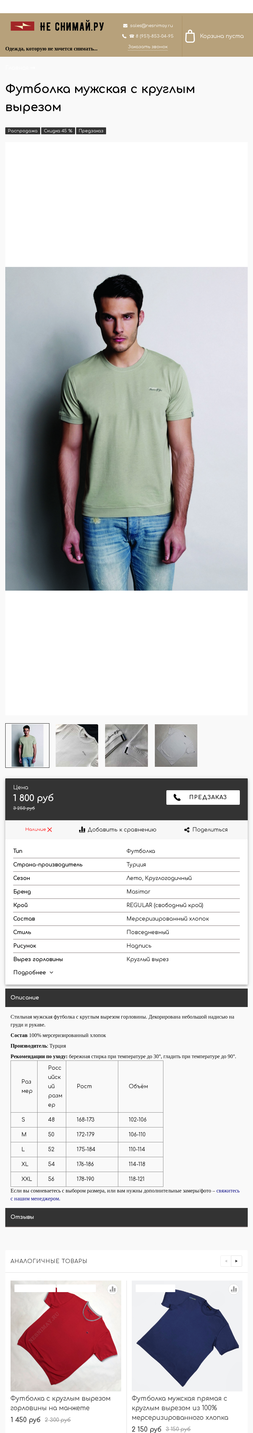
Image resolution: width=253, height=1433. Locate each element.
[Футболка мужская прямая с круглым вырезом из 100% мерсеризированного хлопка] (187, 1336)
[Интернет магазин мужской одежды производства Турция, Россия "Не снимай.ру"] (61, 25)
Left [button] (226, 1261)
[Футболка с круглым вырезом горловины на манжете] (66, 1336)
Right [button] (236, 1261)
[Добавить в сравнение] (112, 1289)
